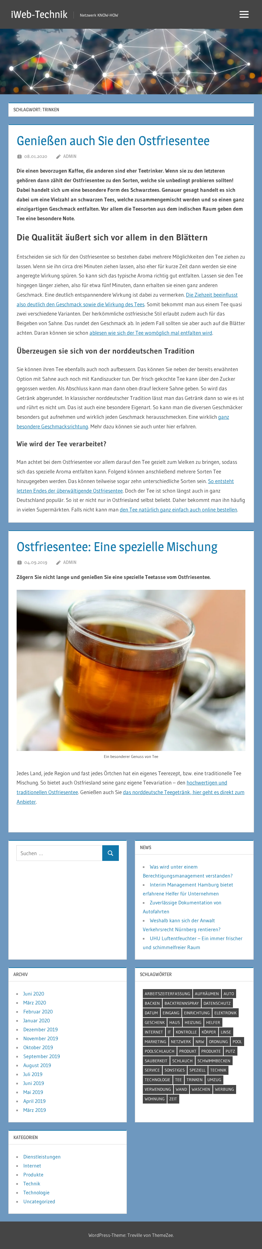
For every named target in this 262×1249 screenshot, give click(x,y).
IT (169, 1031)
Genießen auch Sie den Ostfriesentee (113, 140)
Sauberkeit (156, 1060)
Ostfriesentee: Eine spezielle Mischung (117, 546)
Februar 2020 (38, 1011)
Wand (181, 1089)
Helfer (213, 1022)
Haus (174, 1022)
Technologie (157, 1079)
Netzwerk (181, 1041)
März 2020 (34, 1002)
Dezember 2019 (40, 1029)
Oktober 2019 (38, 1047)
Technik (218, 1070)
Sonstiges (175, 1070)
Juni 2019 (33, 1083)
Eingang (171, 1012)
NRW (200, 1041)
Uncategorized (39, 1201)
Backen (152, 1003)
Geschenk (155, 1022)
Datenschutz (217, 1003)
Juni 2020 (33, 993)
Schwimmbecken (213, 1060)
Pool (237, 1041)
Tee (178, 1079)
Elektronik (225, 1012)
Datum (151, 1012)
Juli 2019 (32, 1074)
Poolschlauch (159, 1051)
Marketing (155, 1041)
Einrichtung (197, 1012)
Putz (230, 1051)
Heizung (193, 1022)
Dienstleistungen (42, 1156)
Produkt (187, 1051)
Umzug (214, 1079)
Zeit (173, 1098)
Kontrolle (186, 1031)
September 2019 (41, 1056)
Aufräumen (207, 993)
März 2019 (34, 1110)
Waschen (201, 1089)
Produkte (211, 1051)
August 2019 (37, 1065)
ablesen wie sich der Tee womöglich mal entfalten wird (150, 332)
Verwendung (158, 1089)
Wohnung (155, 1098)
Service (152, 1070)
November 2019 (40, 1038)
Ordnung (218, 1041)
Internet (154, 1031)
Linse (226, 1031)
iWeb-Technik (39, 14)
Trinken (195, 1079)
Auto (229, 993)
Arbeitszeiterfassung (167, 993)
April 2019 (34, 1101)
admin (69, 156)
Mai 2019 (33, 1092)
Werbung (224, 1089)
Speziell (197, 1070)
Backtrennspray (182, 1003)
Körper (209, 1031)
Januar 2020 (36, 1020)
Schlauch (182, 1060)
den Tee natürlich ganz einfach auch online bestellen (178, 509)
